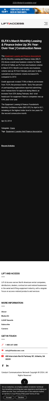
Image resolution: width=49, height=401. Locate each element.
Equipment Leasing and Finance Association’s (23, 56)
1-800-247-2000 (11, 345)
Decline (21, 397)
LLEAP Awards (7, 320)
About (3, 312)
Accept (9, 397)
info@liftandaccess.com (14, 351)
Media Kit (5, 316)
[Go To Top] (24, 382)
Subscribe (5, 324)
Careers (4, 329)
